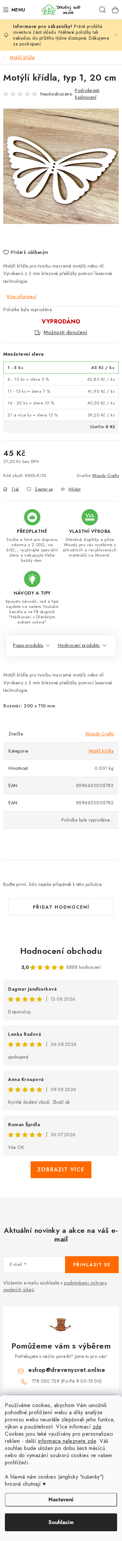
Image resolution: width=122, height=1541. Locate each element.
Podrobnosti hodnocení (87, 93)
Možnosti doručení (66, 332)
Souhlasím (61, 1522)
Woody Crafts (105, 475)
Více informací (21, 296)
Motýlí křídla (101, 751)
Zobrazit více (61, 1169)
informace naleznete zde (67, 1441)
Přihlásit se (92, 1264)
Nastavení (61, 1499)
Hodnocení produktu (79, 645)
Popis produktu (28, 645)
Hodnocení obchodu (61, 951)
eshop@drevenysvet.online (66, 1370)
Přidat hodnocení (61, 907)
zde (97, 1426)
